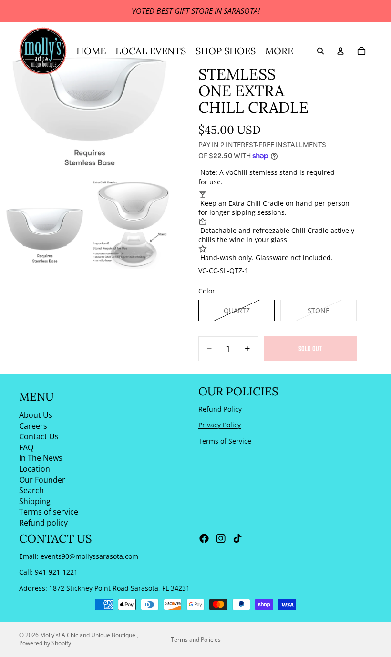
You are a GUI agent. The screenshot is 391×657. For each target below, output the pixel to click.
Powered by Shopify (45, 643)
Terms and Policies (196, 640)
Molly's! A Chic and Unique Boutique (88, 635)
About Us (35, 415)
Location (34, 468)
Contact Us (39, 436)
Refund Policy (220, 408)
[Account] (340, 50)
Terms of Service (224, 440)
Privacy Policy (219, 424)
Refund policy (43, 522)
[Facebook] (204, 538)
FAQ (26, 447)
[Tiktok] (237, 538)
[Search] (320, 50)
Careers (33, 425)
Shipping (35, 500)
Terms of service (48, 511)
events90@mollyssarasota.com (89, 555)
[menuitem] (279, 51)
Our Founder (42, 479)
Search (31, 490)
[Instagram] (220, 538)
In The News (40, 458)
